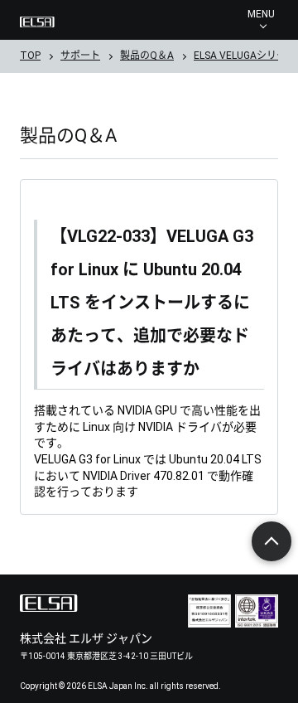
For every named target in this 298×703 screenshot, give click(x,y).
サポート (80, 55)
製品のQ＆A (147, 55)
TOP (30, 55)
